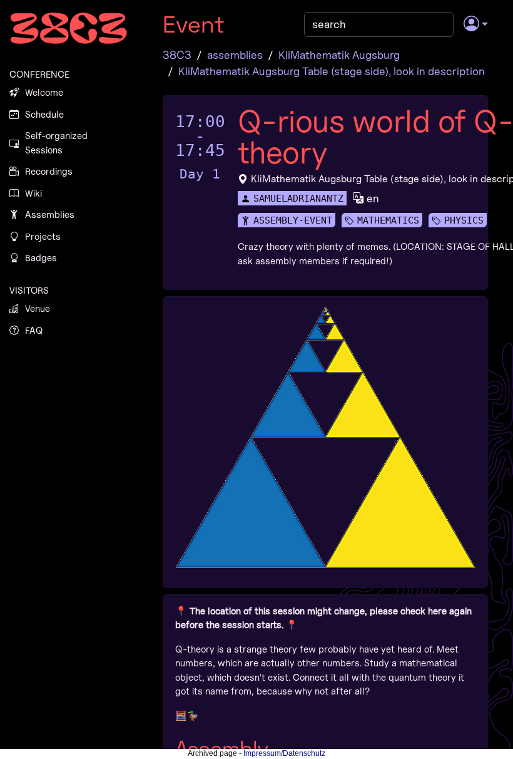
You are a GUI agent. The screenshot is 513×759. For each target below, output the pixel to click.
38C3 (177, 54)
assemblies (235, 54)
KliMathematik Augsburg (339, 54)
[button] (476, 24)
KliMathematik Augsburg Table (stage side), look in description (331, 71)
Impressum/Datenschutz (284, 753)
